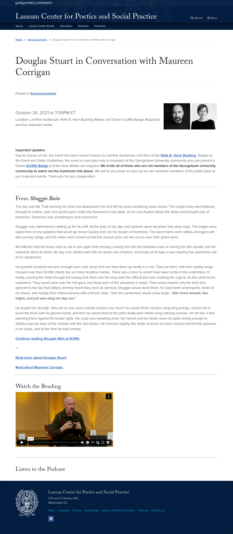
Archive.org (157, 510)
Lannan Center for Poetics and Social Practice (86, 17)
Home (18, 39)
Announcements (37, 39)
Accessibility (92, 510)
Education (66, 26)
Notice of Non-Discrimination (118, 510)
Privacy (77, 510)
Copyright (63, 510)
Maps (51, 510)
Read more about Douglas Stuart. (41, 358)
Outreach (83, 26)
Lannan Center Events (41, 26)
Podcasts (99, 26)
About (19, 26)
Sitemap (143, 510)
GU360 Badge (37, 166)
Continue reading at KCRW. (47, 338)
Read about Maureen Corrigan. (39, 367)
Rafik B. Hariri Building (178, 155)
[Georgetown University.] (33, 3)
